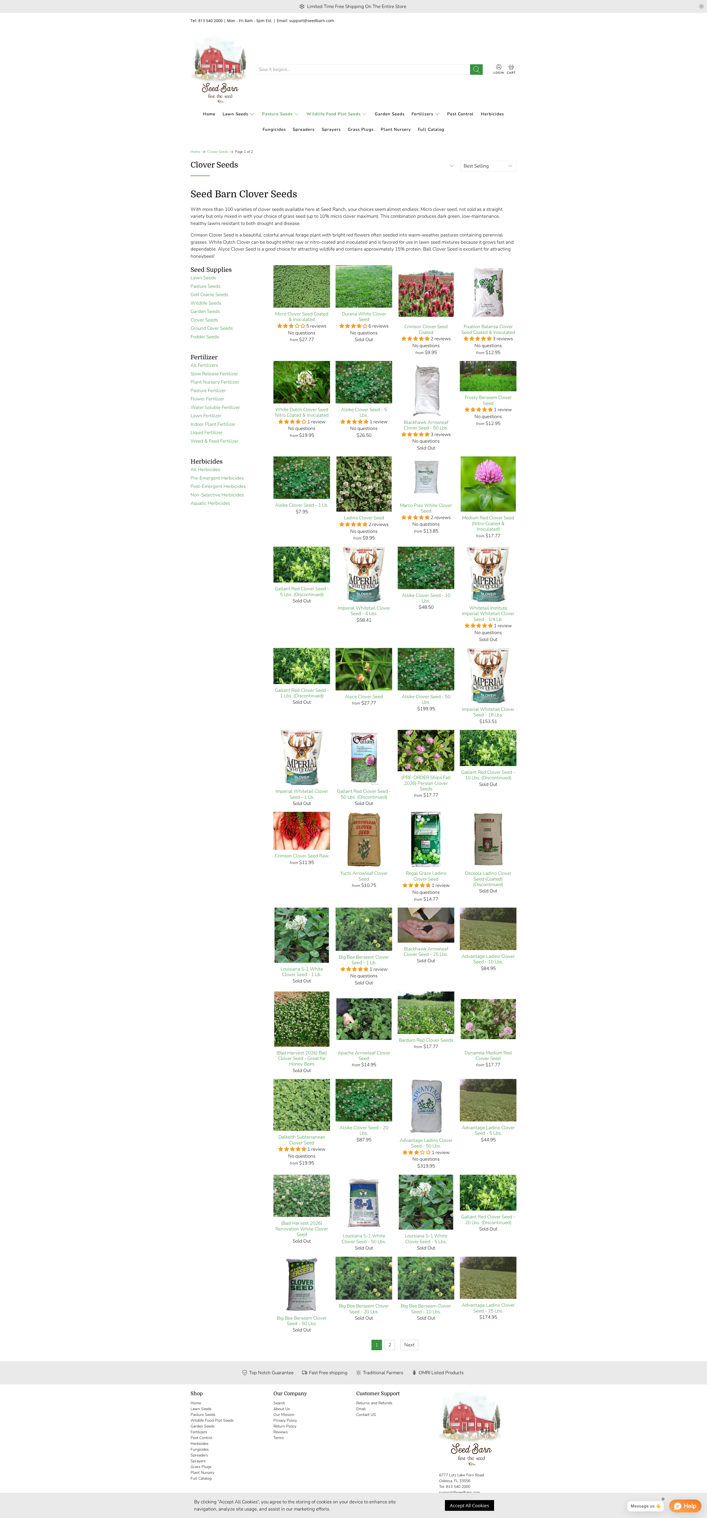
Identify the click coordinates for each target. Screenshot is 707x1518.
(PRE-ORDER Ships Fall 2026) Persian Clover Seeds (426, 783)
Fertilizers (422, 114)
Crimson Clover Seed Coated (426, 329)
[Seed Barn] (219, 69)
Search (279, 1403)
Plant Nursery (396, 129)
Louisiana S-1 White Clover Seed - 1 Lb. (302, 972)
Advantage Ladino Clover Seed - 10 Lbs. (488, 959)
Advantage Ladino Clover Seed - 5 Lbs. (488, 1130)
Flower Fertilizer (207, 399)
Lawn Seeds (235, 114)
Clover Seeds (217, 152)
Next (409, 1345)
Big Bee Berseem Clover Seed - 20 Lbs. (364, 1309)
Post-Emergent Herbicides (218, 486)
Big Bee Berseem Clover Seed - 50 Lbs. (302, 1321)
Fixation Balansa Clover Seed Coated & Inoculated (488, 329)
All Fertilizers (204, 365)
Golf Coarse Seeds (209, 294)
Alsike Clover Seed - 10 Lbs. (426, 598)
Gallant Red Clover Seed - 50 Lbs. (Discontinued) (364, 794)
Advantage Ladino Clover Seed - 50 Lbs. (426, 1143)
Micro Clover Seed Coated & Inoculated (301, 317)
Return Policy (284, 1426)
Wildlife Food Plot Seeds (334, 114)
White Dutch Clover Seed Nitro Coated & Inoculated (302, 412)
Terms (278, 1437)
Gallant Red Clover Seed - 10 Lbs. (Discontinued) (488, 775)
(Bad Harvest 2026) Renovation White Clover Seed (301, 1228)
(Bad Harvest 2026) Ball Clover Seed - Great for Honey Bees (301, 1058)
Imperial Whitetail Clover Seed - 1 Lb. (302, 794)
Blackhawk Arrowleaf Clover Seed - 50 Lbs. (426, 425)
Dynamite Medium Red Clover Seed (488, 1056)
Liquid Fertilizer (207, 432)
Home (209, 114)
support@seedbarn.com (459, 1492)
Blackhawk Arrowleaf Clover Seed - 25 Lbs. (426, 952)
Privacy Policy (285, 1420)
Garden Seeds (390, 114)
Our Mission (283, 1414)
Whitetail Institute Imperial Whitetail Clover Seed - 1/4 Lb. (488, 613)
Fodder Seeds (205, 337)
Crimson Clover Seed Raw (302, 856)
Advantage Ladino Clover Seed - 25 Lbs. (488, 1308)
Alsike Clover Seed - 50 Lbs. (426, 699)
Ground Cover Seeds (212, 328)
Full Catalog (431, 129)
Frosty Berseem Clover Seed (488, 400)
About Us (281, 1408)
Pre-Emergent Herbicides (217, 478)
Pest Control (460, 114)
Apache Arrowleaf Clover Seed (364, 1056)
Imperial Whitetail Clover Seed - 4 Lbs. (364, 611)
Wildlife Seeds (206, 303)
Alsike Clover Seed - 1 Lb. (301, 505)
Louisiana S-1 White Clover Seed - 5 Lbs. (426, 1239)
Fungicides (274, 129)
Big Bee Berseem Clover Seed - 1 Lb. (364, 960)
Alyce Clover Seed (364, 696)
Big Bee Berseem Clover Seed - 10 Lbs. (426, 1309)
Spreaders (304, 129)
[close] (701, 6)
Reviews (280, 1432)
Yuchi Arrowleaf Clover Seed (364, 876)
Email (361, 1408)
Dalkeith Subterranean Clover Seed (301, 1140)
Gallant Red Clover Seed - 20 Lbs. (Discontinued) (488, 1219)
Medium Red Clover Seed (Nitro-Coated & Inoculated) (488, 523)
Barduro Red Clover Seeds (426, 1040)
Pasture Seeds (277, 114)
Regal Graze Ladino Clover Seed (426, 876)
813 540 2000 (458, 1486)
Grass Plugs (361, 129)
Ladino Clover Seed (364, 518)
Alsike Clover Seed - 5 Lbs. (364, 412)
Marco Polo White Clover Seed (426, 508)
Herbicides (492, 114)
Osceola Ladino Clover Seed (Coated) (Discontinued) (488, 878)
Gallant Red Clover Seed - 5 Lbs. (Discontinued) (302, 591)
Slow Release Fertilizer (214, 374)
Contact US (366, 1414)
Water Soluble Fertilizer (215, 407)
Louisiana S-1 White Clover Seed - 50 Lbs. (364, 1239)
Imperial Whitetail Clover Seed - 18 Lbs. (488, 712)
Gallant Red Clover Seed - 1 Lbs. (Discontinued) (302, 693)
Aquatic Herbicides (210, 503)
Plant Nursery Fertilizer (215, 382)
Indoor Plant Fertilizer (213, 424)
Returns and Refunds (374, 1403)
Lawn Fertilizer (206, 416)
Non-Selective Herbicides (217, 495)
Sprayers (331, 129)
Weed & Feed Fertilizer (214, 441)
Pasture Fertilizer (208, 390)
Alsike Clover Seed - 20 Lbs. (364, 1130)
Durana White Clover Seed (364, 317)
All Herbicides (205, 469)
